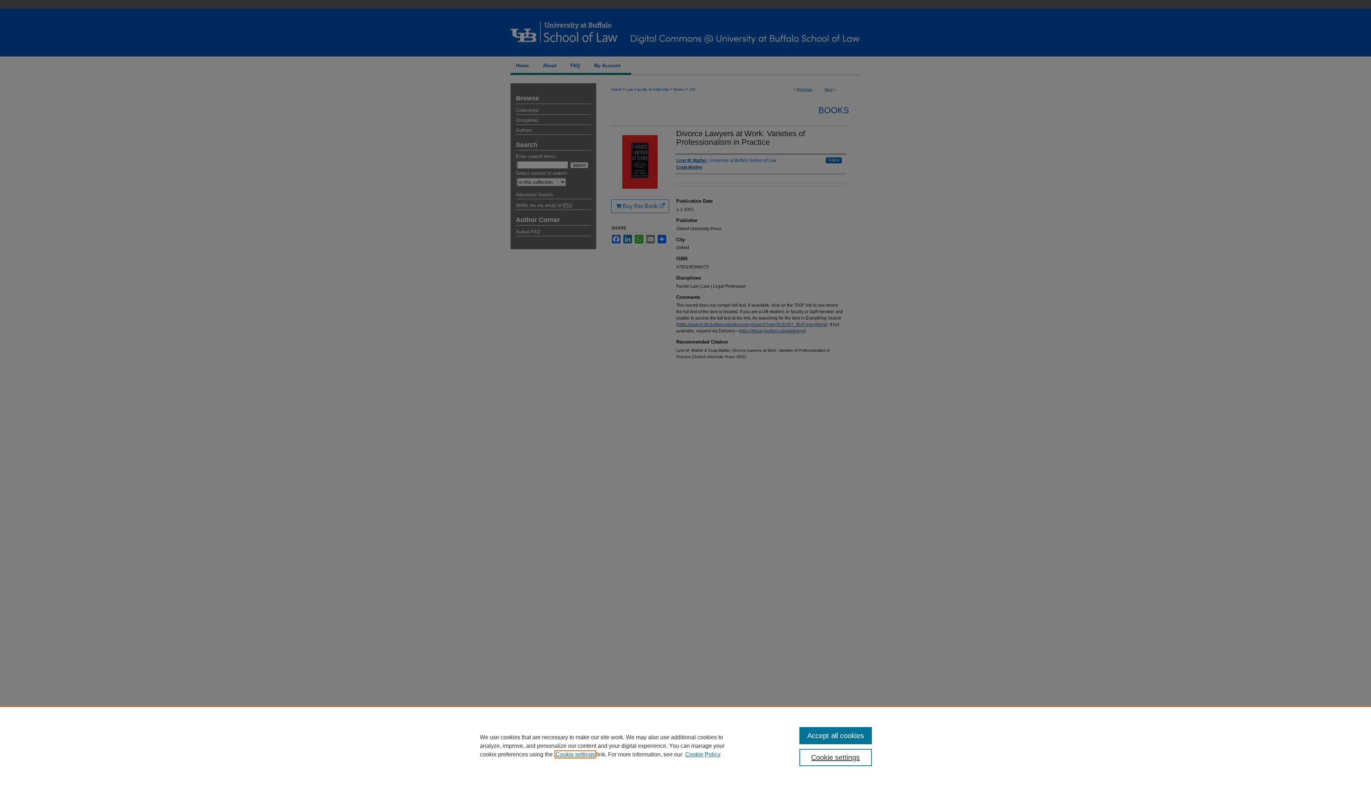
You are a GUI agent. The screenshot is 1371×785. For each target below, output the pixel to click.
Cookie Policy (702, 754)
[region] (685, 745)
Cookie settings (575, 754)
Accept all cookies (835, 736)
